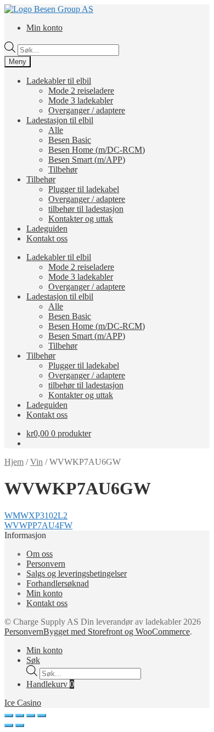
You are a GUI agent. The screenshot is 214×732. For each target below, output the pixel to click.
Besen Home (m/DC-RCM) (96, 149)
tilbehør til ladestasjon (85, 209)
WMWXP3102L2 (35, 515)
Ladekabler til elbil (58, 80)
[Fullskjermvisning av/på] (30, 715)
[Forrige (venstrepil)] (8, 725)
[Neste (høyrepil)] (19, 725)
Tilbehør (62, 169)
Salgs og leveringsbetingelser (76, 573)
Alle (55, 130)
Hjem (14, 461)
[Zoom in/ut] (41, 715)
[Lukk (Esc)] (8, 715)
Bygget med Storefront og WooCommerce (116, 631)
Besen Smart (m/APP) (86, 159)
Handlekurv (50, 684)
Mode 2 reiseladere (81, 90)
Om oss (39, 553)
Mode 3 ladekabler (80, 100)
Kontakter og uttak (80, 218)
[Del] (19, 715)
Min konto (44, 27)
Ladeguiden (46, 228)
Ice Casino (22, 702)
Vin (36, 461)
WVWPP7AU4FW (38, 525)
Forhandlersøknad (57, 583)
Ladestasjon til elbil (59, 120)
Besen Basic (69, 140)
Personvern (45, 563)
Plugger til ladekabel (83, 189)
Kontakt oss (46, 238)
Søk (33, 660)
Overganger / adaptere (86, 110)
